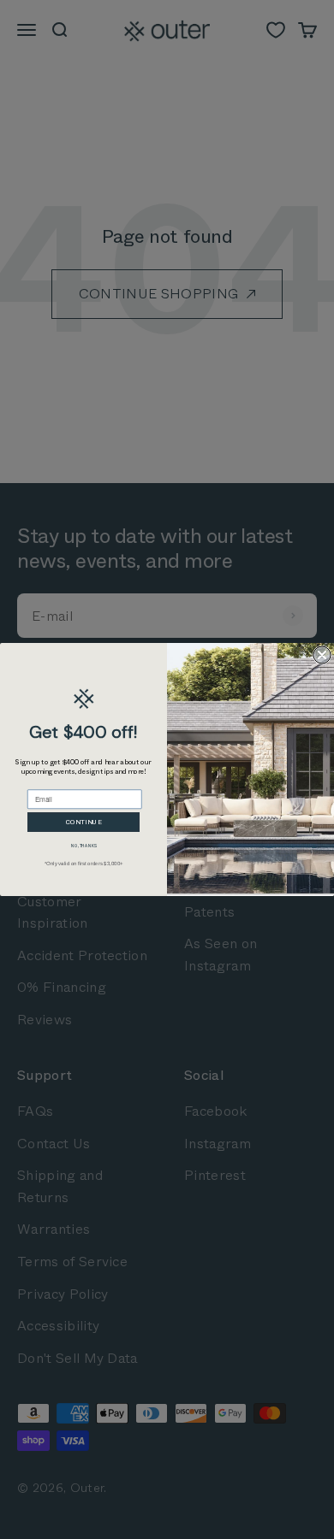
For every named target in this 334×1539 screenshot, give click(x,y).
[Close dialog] (322, 654)
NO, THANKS (84, 846)
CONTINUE (84, 822)
